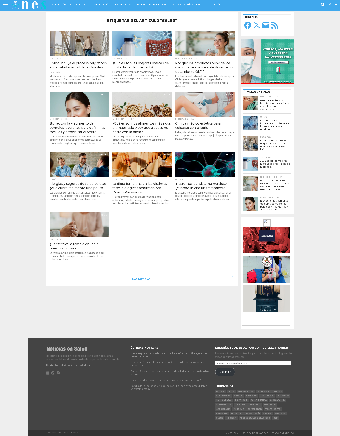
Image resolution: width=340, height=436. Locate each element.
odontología (252, 413)
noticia (220, 391)
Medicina (231, 418)
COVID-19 (277, 391)
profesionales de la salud (255, 418)
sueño (219, 418)
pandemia (239, 409)
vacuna (267, 413)
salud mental (224, 400)
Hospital (236, 413)
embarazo (222, 413)
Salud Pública (61, 4)
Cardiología (223, 409)
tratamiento (272, 409)
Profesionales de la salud (154, 4)
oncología (270, 405)
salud (231, 391)
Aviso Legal (232, 433)
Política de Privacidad (255, 433)
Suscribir (225, 371)
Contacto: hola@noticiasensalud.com (68, 364)
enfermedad (255, 409)
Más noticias (141, 279)
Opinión (216, 4)
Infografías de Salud (191, 4)
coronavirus (223, 396)
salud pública (259, 400)
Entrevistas (123, 4)
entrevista (263, 391)
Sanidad (81, 4)
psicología (283, 396)
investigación (245, 391)
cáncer (238, 396)
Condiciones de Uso (283, 433)
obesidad (280, 413)
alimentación (223, 405)
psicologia (241, 400)
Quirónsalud (277, 400)
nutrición (251, 396)
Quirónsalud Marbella (248, 405)
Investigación (101, 4)
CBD (275, 418)
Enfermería (266, 396)
